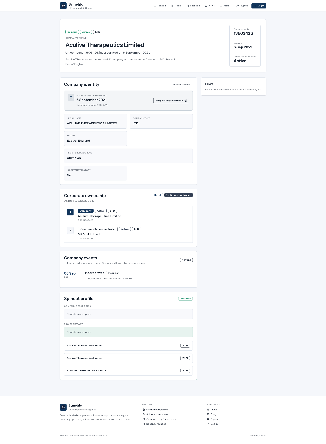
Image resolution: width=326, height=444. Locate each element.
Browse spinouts (182, 84)
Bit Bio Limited (89, 234)
